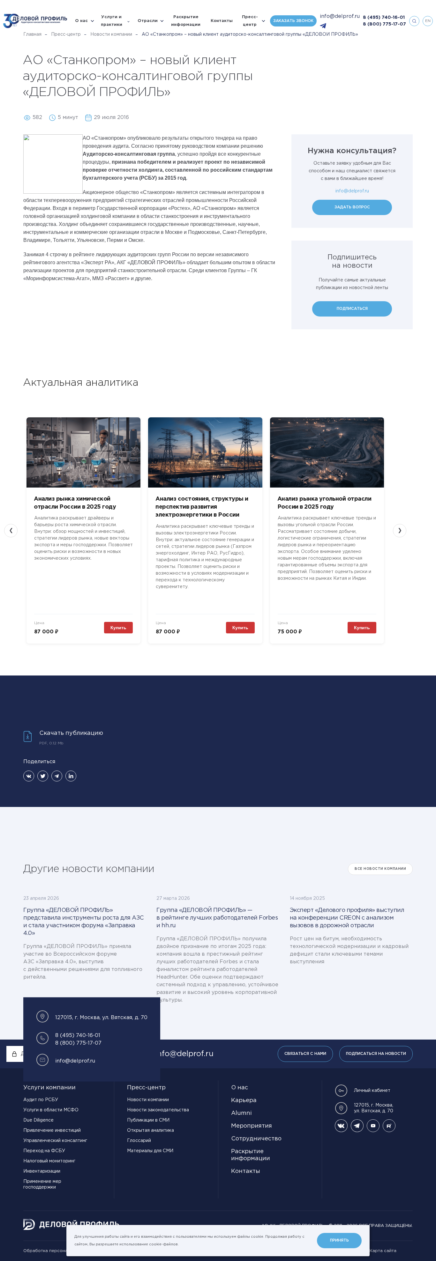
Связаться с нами (305, 1054)
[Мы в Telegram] (357, 1125)
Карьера (244, 1100)
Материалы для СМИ (150, 1151)
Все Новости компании (380, 869)
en (428, 21)
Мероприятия (251, 1126)
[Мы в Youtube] (373, 1125)
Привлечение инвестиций (52, 1130)
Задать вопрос (352, 207)
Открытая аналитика (150, 1130)
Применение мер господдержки (42, 1184)
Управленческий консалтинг (55, 1141)
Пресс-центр (250, 20)
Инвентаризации (41, 1171)
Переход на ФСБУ (44, 1151)
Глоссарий (139, 1141)
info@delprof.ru (340, 16)
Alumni (241, 1113)
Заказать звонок (293, 21)
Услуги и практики (111, 20)
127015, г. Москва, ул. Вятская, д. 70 (373, 1108)
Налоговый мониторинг (49, 1161)
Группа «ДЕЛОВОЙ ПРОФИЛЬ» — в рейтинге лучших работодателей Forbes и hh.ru (217, 918)
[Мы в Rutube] (389, 1125)
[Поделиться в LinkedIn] (70, 776)
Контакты (222, 21)
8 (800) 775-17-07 (384, 24)
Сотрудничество (256, 1138)
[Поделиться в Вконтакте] (28, 776)
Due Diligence (38, 1120)
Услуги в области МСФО (51, 1110)
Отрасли (148, 21)
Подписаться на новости (376, 1054)
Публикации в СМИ (148, 1120)
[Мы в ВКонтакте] (341, 1125)
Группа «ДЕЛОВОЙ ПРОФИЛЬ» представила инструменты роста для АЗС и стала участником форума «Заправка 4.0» (83, 922)
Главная (32, 34)
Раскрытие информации (185, 20)
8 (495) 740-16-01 (384, 17)
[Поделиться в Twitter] (42, 776)
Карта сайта (383, 1251)
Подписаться (352, 308)
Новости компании (111, 34)
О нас (81, 21)
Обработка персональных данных (60, 1251)
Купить (118, 627)
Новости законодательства (158, 1110)
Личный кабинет (372, 1091)
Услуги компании (49, 1087)
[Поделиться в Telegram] (56, 776)
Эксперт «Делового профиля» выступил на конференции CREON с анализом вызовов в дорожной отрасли (347, 918)
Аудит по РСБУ (40, 1100)
